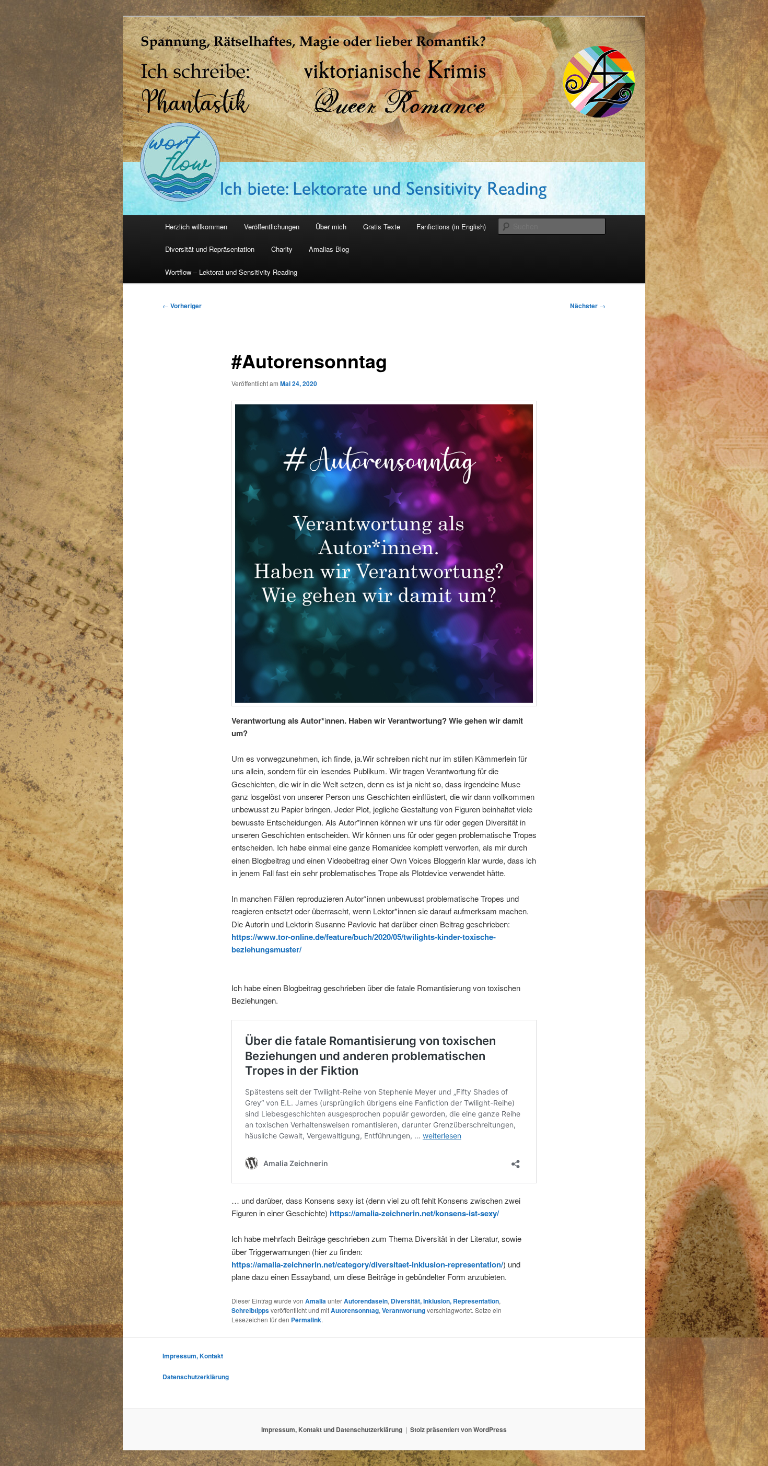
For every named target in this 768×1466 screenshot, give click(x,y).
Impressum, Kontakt (192, 1355)
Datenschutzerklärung (195, 1376)
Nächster (588, 305)
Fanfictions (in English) (451, 226)
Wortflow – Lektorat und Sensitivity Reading (231, 272)
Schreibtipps (250, 1310)
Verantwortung (403, 1310)
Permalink (306, 1319)
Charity (282, 249)
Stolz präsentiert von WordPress (458, 1429)
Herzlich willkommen (196, 226)
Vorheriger (182, 305)
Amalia (315, 1301)
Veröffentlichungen (271, 226)
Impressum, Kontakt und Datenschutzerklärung (331, 1429)
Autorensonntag (355, 1310)
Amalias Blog (329, 249)
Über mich (331, 226)
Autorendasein (366, 1301)
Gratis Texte (381, 226)
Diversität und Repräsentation (209, 249)
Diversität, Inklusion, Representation (445, 1301)
